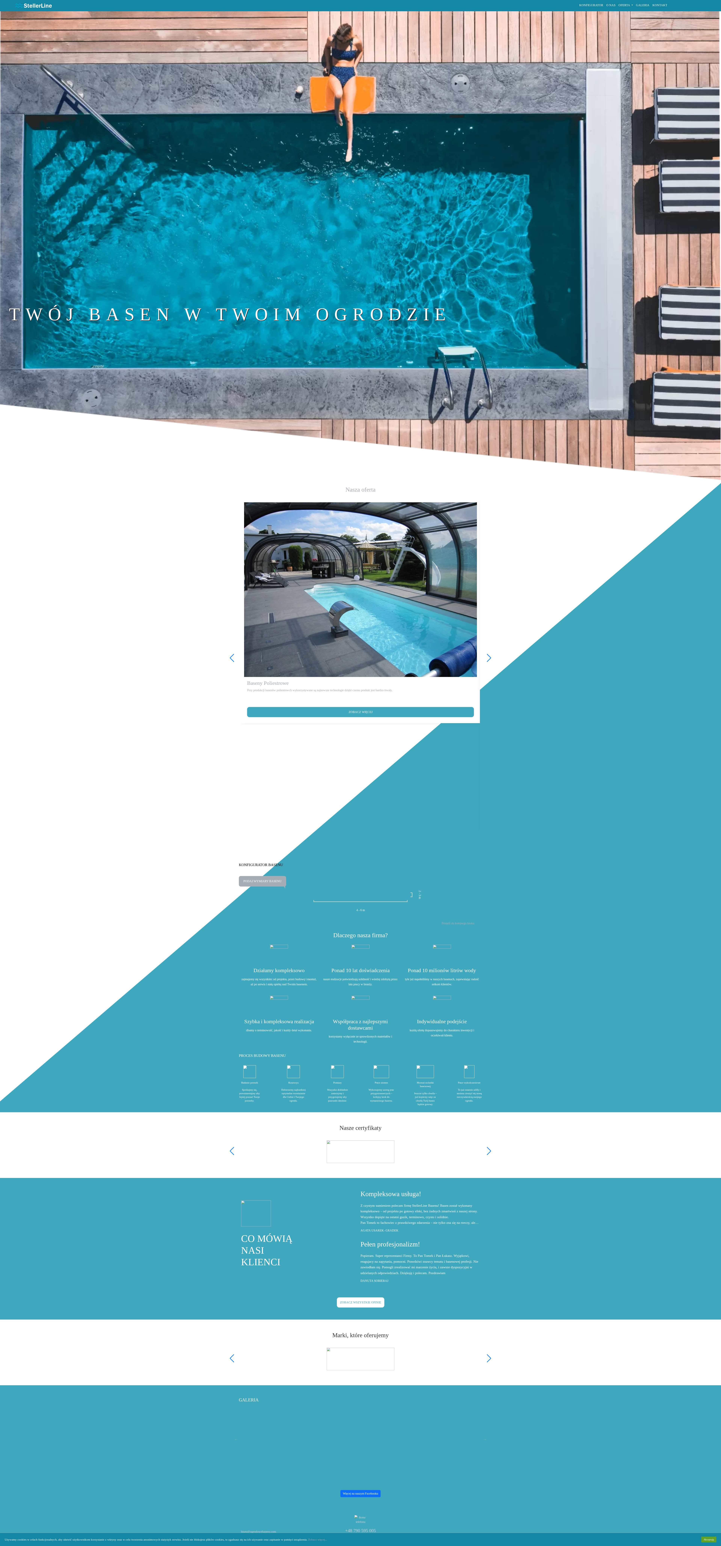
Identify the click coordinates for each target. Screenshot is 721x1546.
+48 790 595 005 (258, 849)
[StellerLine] (32, 5)
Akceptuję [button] (709, 1539)
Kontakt (659, 5)
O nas (610, 5)
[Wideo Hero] (690, 314)
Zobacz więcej (361, 712)
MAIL (692, 5)
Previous (236, 1439)
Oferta (624, 5)
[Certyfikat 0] (360, 1151)
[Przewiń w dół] (79, 355)
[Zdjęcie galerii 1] (440, 1438)
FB (672, 5)
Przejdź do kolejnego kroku (458, 923)
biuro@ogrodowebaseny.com (258, 1531)
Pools (704, 5)
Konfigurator (591, 5)
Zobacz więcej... (317, 1539)
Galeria (642, 5)
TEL (683, 5)
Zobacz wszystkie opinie (360, 1302)
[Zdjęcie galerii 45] (281, 1438)
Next (485, 1439)
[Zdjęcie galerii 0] (360, 1438)
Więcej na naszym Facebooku (360, 1493)
